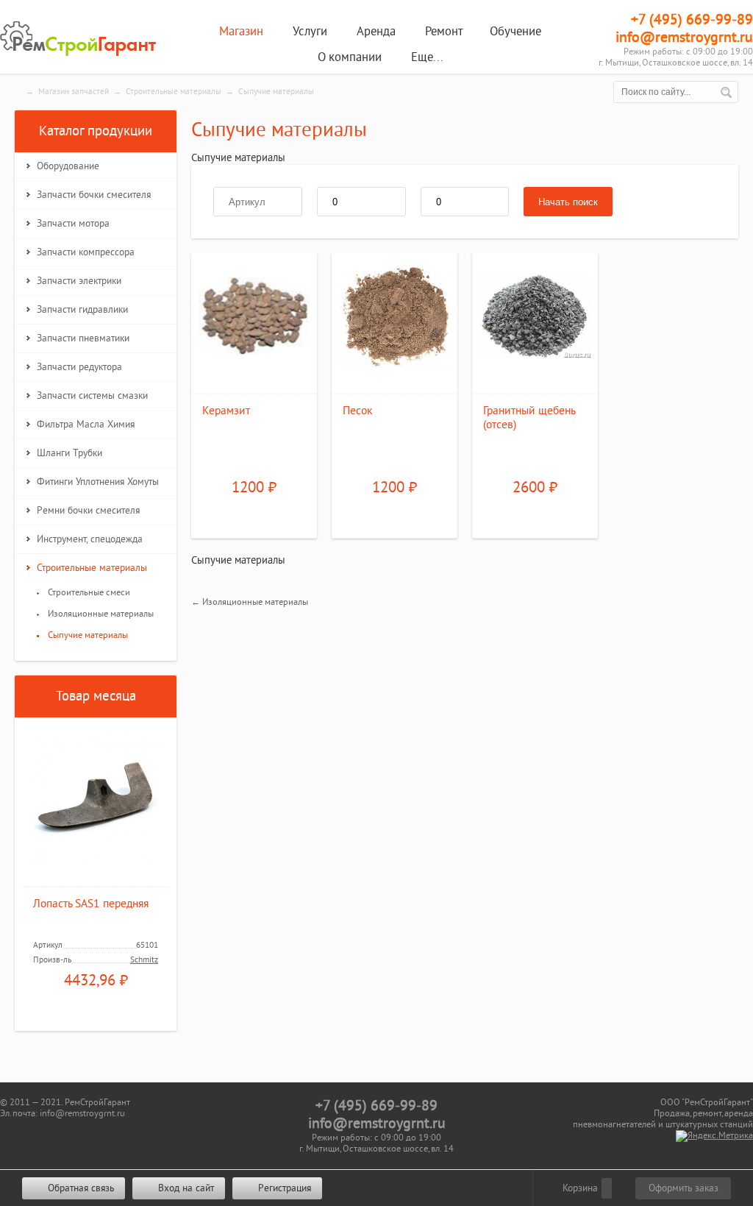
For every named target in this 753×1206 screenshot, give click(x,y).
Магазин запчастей (73, 91)
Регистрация (283, 1188)
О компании (350, 57)
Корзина (579, 1188)
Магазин (241, 31)
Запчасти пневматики (83, 338)
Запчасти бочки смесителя (94, 195)
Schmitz (144, 960)
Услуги (310, 31)
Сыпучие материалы (88, 635)
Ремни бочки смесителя (88, 511)
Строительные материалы (173, 91)
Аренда (376, 31)
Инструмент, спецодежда (90, 539)
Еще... (427, 57)
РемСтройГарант (81, 38)
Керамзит (226, 411)
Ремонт (444, 31)
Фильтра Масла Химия (86, 424)
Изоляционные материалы (101, 614)
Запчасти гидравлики (82, 310)
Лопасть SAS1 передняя (91, 904)
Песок (357, 411)
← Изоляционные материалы (249, 602)
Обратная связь (79, 1188)
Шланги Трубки (69, 453)
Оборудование (68, 166)
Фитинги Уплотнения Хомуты (98, 482)
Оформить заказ (683, 1188)
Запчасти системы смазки (92, 396)
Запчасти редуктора (79, 367)
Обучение (515, 31)
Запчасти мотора (73, 224)
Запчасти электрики (79, 281)
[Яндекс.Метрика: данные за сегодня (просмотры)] (714, 1136)
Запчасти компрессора (86, 252)
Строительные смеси (89, 592)
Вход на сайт (184, 1188)
